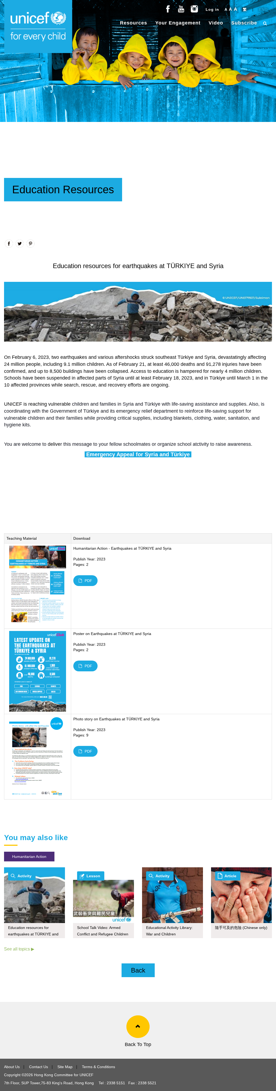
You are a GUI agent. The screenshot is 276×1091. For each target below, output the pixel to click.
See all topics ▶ (19, 949)
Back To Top (138, 1044)
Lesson (93, 876)
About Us (12, 1067)
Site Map (65, 1067)
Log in (212, 9)
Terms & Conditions (98, 1067)
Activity (25, 876)
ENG (263, 9)
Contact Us (38, 1067)
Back (138, 970)
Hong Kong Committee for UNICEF (63, 1075)
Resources (133, 23)
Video (216, 23)
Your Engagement (178, 23)
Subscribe (244, 23)
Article (230, 876)
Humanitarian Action (29, 856)
